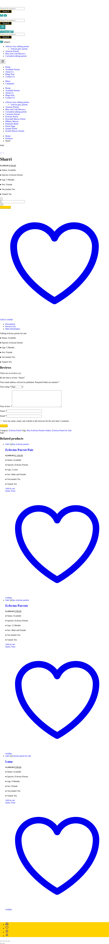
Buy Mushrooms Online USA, (45, 914)
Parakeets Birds (11, 124)
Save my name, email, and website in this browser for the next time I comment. (36, 421)
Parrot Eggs (10, 126)
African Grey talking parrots (17, 46)
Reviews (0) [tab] (10, 326)
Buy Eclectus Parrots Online (39, 430)
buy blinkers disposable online (74, 916)
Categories (9, 83)
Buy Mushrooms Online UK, (70, 914)
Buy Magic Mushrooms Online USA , (16, 914)
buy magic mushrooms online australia (25, 916)
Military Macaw (12, 121)
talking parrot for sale (52, 916)
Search (5, 11)
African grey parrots (19, 49)
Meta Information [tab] (12, 329)
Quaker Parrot (11, 128)
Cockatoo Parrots (12, 114)
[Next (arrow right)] (4, 943)
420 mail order (89, 914)
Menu (7, 81)
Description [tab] (10, 324)
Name (3, 411)
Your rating (5, 387)
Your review (6, 406)
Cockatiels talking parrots (16, 56)
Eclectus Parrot (11, 116)
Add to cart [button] (10, 488)
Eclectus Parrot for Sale (62, 430)
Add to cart (5, 207)
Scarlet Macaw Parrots (14, 131)
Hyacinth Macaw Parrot (15, 119)
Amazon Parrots (12, 51)
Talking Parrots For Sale (10, 6)
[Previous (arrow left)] (1, 943)
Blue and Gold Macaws (15, 53)
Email (3, 416)
